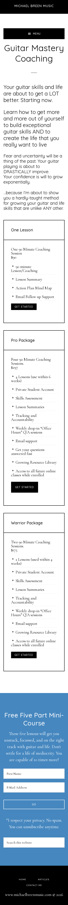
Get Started (24, 306)
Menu (37, 33)
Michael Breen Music (34, 6)
